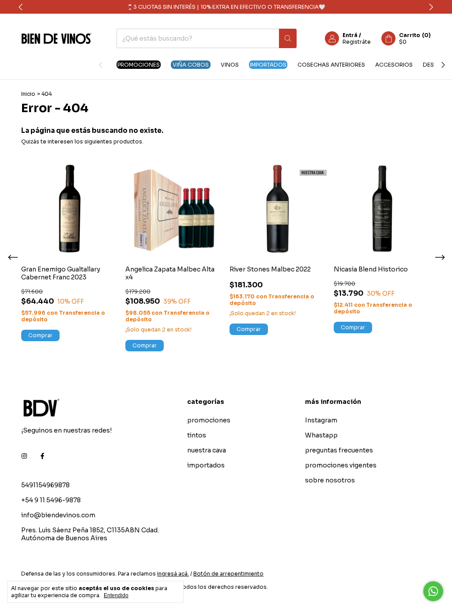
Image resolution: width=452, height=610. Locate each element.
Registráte (357, 41)
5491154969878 (45, 485)
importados (268, 64)
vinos (230, 64)
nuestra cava (206, 450)
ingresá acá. (173, 573)
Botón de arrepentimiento (228, 573)
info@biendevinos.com (58, 515)
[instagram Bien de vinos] (24, 456)
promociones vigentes (341, 465)
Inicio (28, 93)
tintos (196, 435)
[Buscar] (288, 38)
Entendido (116, 595)
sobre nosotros (330, 480)
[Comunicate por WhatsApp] (433, 591)
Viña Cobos (191, 64)
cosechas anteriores (331, 64)
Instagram (321, 420)
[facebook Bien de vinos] (42, 456)
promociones (138, 64)
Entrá (350, 35)
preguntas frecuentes (339, 450)
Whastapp (321, 435)
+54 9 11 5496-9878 (51, 500)
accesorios (394, 64)
